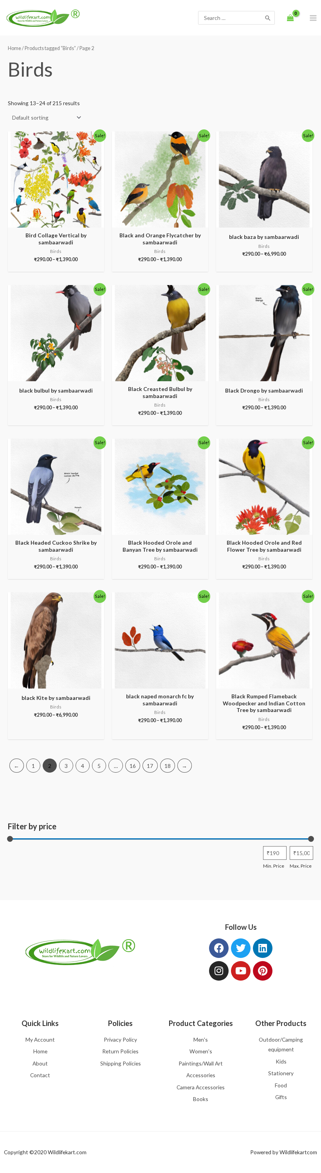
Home (14, 48)
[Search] (268, 17)
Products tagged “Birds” (50, 48)
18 (167, 765)
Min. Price (273, 866)
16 (133, 765)
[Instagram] (219, 971)
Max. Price (301, 866)
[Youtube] (241, 971)
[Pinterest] (262, 971)
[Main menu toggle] (313, 17)
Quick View (56, 222)
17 (150, 765)
